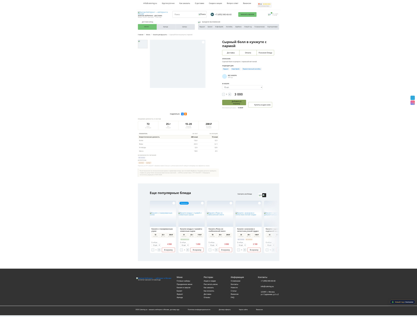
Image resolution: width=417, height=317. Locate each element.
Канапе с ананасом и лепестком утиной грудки (248, 230)
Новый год (248, 27)
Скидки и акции (215, 3)
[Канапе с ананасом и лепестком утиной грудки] (249, 214)
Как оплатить (209, 291)
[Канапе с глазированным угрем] (163, 214)
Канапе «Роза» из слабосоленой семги (217, 230)
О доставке (199, 3)
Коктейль (229, 27)
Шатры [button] (184, 27)
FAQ (232, 297)
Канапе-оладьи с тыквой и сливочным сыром (191, 230)
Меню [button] (146, 27)
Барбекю (238, 27)
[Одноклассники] (185, 114)
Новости (234, 287)
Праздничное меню (184, 284)
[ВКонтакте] (182, 114)
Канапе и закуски (183, 287)
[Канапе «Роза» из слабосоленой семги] (220, 214)
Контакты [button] (262, 277)
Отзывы (207, 297)
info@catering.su (150, 3)
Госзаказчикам (259, 27)
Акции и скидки (210, 281)
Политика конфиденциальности (199, 309)
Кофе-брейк (235, 69)
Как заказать (184, 3)
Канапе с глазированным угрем (162, 230)
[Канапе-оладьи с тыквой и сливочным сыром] (191, 214)
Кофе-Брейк (219, 27)
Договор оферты (225, 309)
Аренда (180, 297)
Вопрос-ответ (232, 3)
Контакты (234, 284)
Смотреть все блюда (244, 194)
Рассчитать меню (211, 284)
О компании (235, 281)
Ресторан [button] (208, 277)
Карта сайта (243, 309)
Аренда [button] (165, 27)
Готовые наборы (183, 281)
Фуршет (202, 27)
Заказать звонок (247, 14)
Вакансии (247, 3)
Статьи (233, 291)
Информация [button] (237, 277)
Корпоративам (272, 27)
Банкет (210, 27)
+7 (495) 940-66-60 (223, 14)
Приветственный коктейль (252, 69)
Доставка (207, 294)
